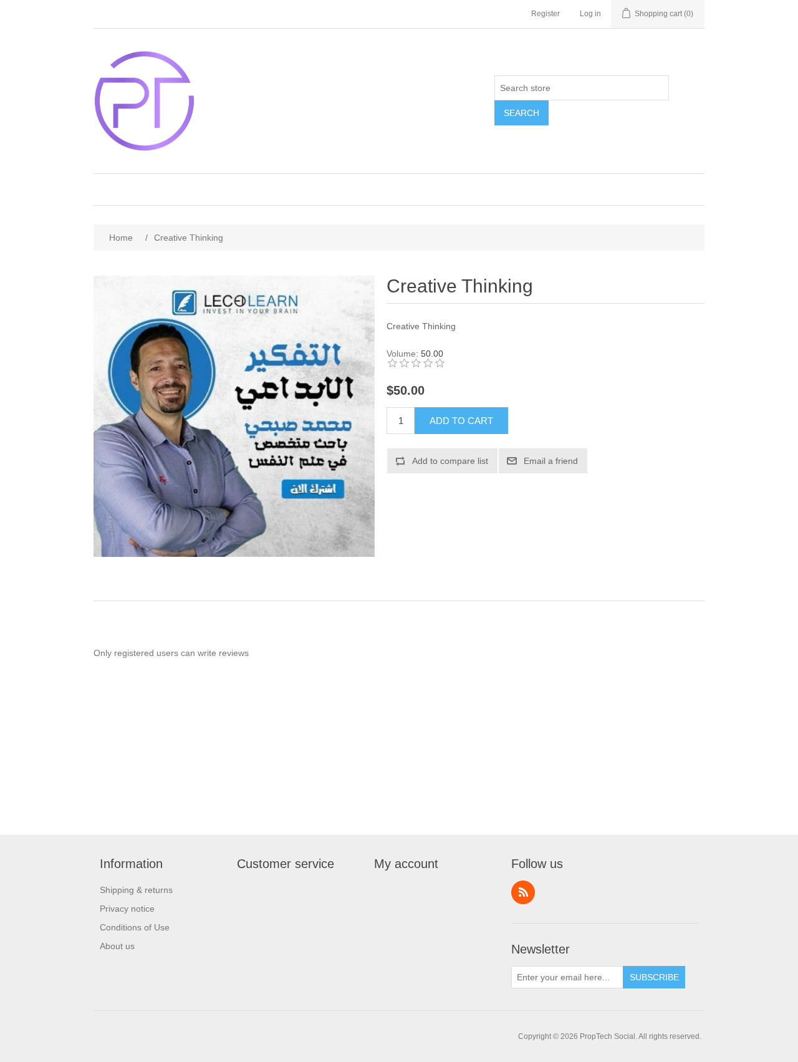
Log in (590, 13)
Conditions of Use (135, 927)
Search (521, 113)
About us (117, 946)
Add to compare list (450, 461)
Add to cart (461, 420)
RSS (523, 892)
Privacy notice (127, 909)
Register (545, 13)
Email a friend (551, 461)
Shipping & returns (136, 890)
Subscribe (654, 977)
